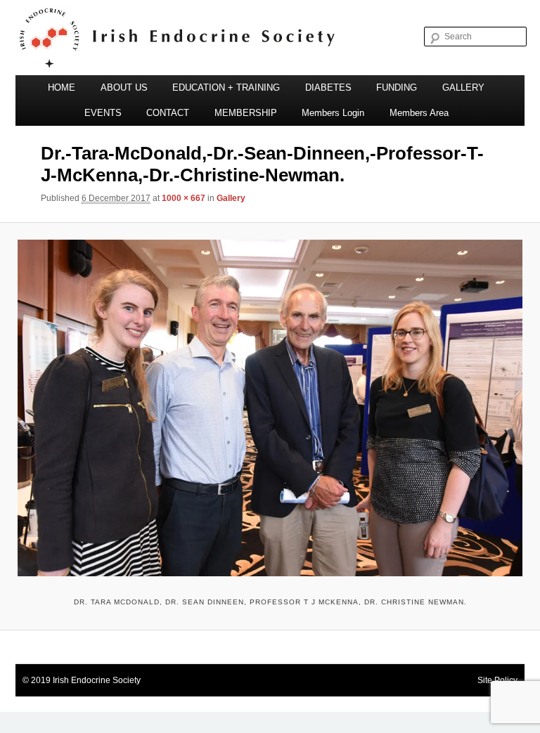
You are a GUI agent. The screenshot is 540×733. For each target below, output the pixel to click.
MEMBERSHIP (245, 113)
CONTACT (167, 113)
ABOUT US (124, 87)
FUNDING (396, 87)
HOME (61, 87)
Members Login (333, 113)
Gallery (231, 198)
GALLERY (463, 87)
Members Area (419, 113)
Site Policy (497, 680)
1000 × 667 (183, 198)
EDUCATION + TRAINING (226, 87)
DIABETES (328, 87)
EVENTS (103, 113)
